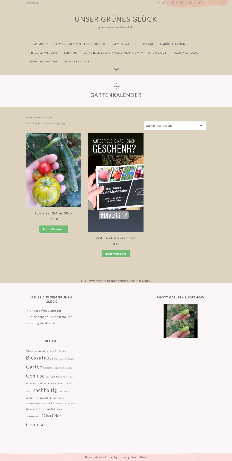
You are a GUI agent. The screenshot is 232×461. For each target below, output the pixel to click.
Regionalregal (185, 52)
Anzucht (42, 351)
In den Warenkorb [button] (53, 229)
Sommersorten (33, 403)
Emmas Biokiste (77, 61)
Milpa (29, 391)
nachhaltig (45, 390)
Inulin (59, 377)
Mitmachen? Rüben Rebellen (51, 317)
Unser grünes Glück (116, 19)
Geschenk (51, 377)
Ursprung (37, 43)
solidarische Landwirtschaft (51, 398)
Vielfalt (42, 409)
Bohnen (56, 359)
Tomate (71, 403)
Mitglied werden (43, 52)
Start (29, 117)
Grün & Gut (157, 52)
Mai (50, 383)
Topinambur (32, 409)
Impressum (32, 3)
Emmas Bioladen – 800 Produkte (80, 43)
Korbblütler (69, 377)
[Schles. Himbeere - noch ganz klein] (180, 312)
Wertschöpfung (55, 409)
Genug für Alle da (42, 323)
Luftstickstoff (40, 383)
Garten (34, 367)
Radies (67, 391)
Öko (46, 415)
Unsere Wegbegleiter (45, 310)
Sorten (44, 403)
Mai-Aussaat (59, 383)
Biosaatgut (39, 358)
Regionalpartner (43, 61)
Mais (68, 383)
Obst (60, 391)
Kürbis (29, 383)
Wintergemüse (33, 417)
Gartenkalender (51, 368)
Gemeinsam (122, 43)
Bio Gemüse (61, 351)
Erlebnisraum (67, 359)
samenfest (31, 398)
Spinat (52, 403)
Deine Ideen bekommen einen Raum (112, 52)
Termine (70, 52)
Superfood (61, 403)
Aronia (50, 351)
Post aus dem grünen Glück (162, 43)
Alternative (32, 351)
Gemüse (35, 376)
